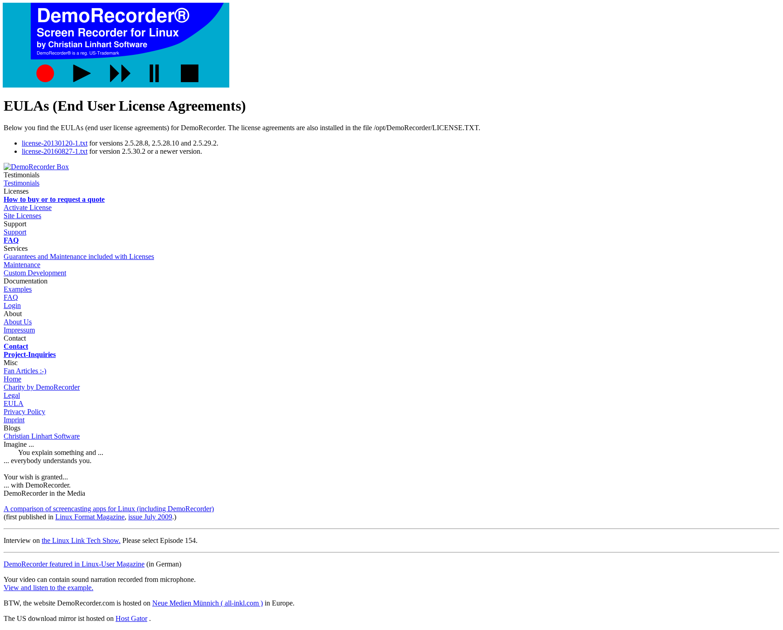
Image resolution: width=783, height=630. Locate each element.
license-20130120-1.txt (54, 143)
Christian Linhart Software (42, 436)
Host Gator (131, 618)
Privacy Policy (24, 411)
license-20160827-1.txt (54, 151)
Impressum (19, 330)
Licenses (16, 191)
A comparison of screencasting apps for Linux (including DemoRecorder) (109, 509)
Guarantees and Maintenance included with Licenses (79, 256)
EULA (14, 403)
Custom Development (35, 273)
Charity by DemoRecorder (42, 387)
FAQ (11, 240)
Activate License (28, 207)
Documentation (26, 281)
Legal (12, 395)
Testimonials (21, 183)
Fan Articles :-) (25, 371)
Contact (15, 338)
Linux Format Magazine (90, 517)
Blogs (12, 428)
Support (15, 224)
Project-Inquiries (30, 354)
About (13, 313)
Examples (18, 289)
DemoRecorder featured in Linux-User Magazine (74, 564)
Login (12, 305)
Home (12, 379)
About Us (18, 322)
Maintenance (22, 265)
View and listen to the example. (48, 587)
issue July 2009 (150, 517)
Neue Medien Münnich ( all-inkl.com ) (207, 603)
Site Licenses (22, 216)
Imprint (14, 420)
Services (16, 248)
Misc (11, 362)
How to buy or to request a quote (54, 199)
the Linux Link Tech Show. (81, 540)
